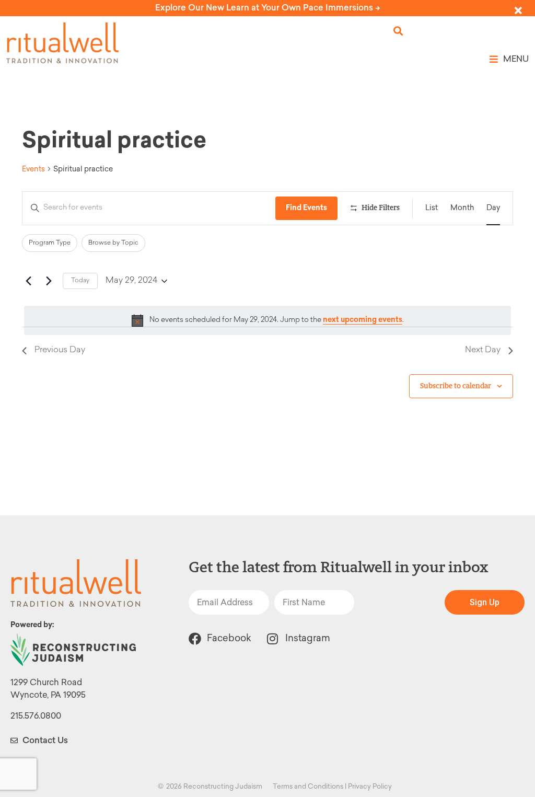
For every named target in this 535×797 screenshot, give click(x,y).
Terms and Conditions (308, 786)
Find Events (306, 207)
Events (33, 169)
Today (80, 281)
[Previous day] (28, 281)
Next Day (483, 350)
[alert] (267, 320)
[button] (398, 31)
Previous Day (59, 350)
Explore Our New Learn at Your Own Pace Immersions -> (267, 8)
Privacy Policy (370, 786)
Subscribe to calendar (455, 386)
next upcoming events (362, 319)
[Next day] (48, 281)
